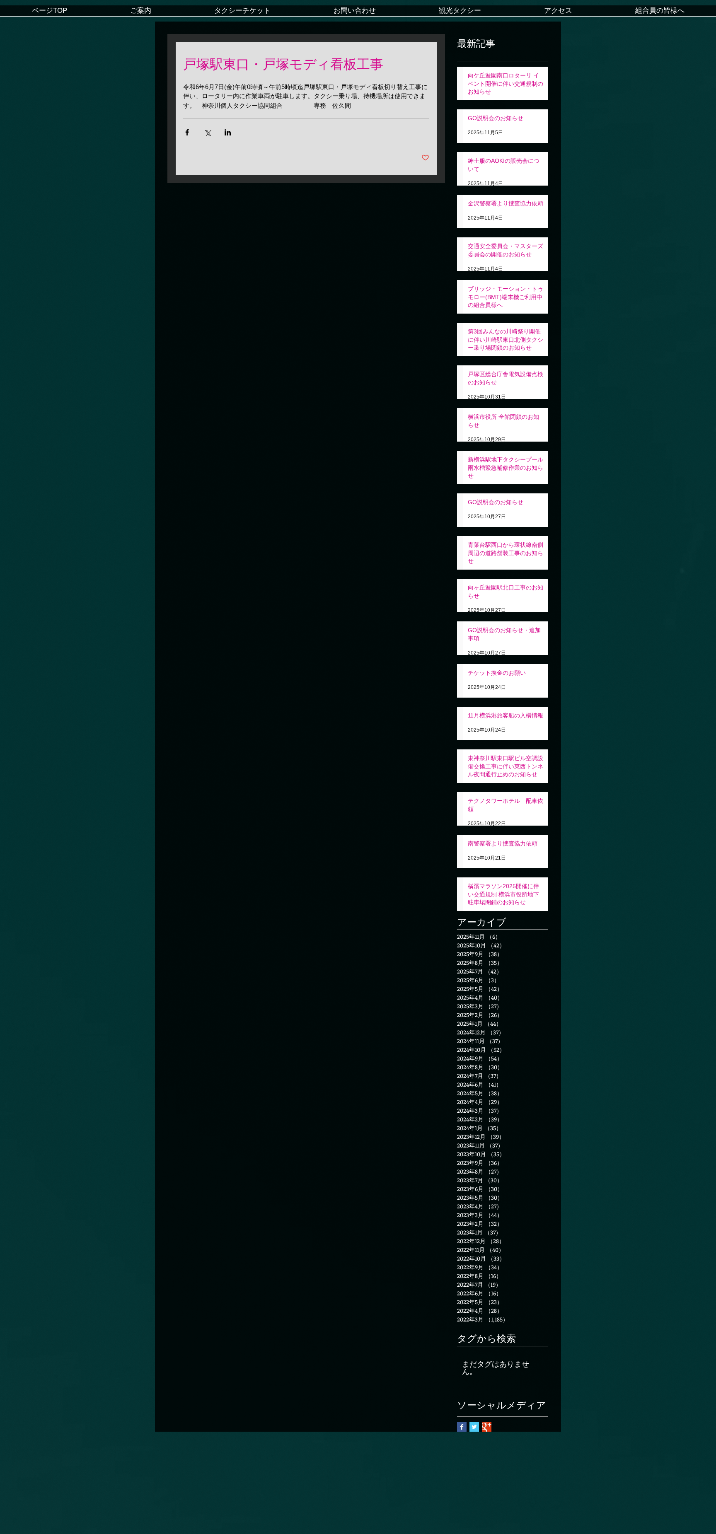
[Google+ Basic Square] (486, 1427)
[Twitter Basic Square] (474, 1427)
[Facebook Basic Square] (462, 1427)
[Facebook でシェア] (187, 132)
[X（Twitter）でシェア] (207, 132)
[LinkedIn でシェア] (228, 132)
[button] (141, 13)
